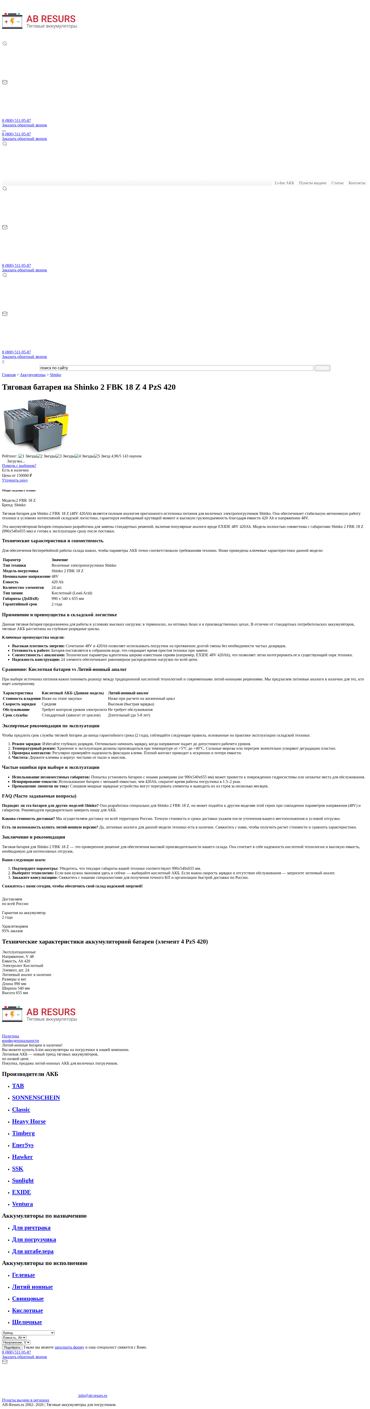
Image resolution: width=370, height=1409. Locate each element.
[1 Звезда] (27, 456)
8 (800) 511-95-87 (16, 120)
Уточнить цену (15, 480)
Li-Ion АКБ (284, 183)
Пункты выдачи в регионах (25, 1400)
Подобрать (12, 1347)
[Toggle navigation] (4, 131)
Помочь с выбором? (19, 465)
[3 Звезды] (65, 456)
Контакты (357, 183)
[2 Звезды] (46, 456)
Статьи (337, 183)
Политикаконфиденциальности (20, 1038)
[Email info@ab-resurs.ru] (40, 116)
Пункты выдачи (312, 183)
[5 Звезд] (102, 456)
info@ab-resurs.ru (92, 1395)
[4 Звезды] (84, 456)
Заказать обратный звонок (24, 125)
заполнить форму (69, 1347)
